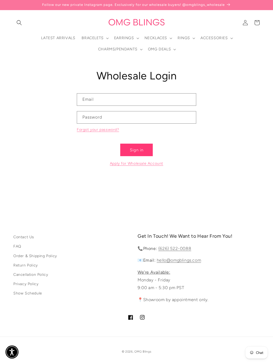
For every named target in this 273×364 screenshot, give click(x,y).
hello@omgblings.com (179, 260)
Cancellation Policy (30, 274)
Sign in (136, 150)
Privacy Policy (25, 284)
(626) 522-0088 (174, 248)
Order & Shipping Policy (35, 256)
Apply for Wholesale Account (136, 163)
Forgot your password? (98, 129)
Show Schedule (27, 293)
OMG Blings (142, 351)
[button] (19, 23)
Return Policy (25, 265)
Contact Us (23, 237)
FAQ (17, 246)
